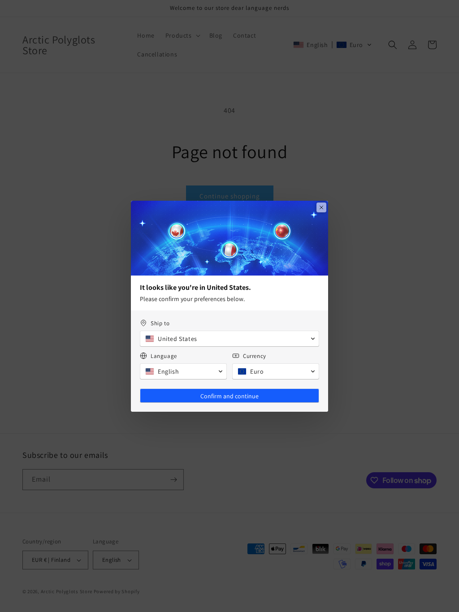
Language (164, 356)
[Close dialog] (321, 207)
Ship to (160, 323)
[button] (229, 339)
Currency (254, 356)
